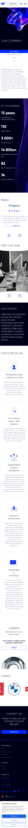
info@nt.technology (7, 780)
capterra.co (16, 226)
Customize (14, 820)
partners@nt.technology (8, 787)
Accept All (14, 816)
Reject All (14, 824)
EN (21, 4)
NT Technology (6, 69)
